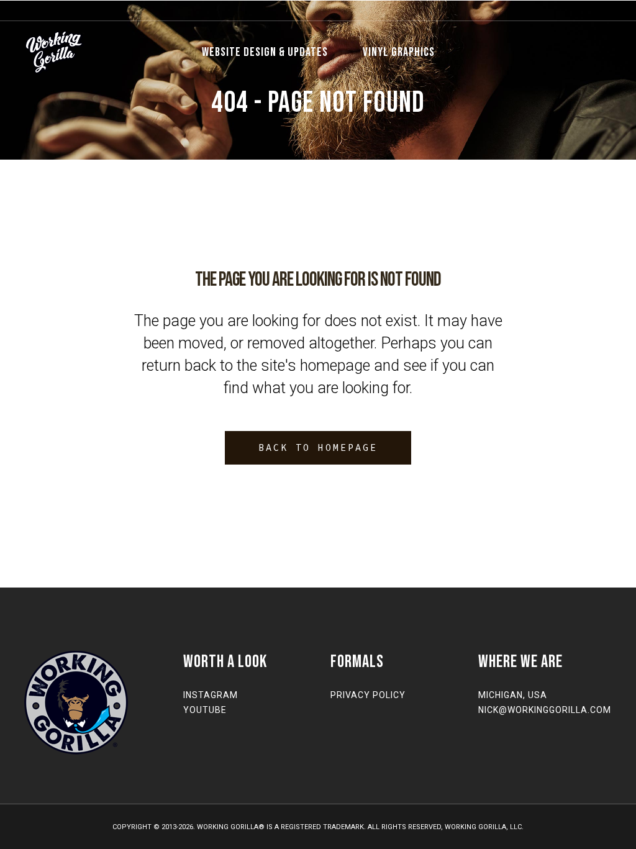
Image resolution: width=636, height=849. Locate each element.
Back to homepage (318, 447)
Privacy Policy (368, 695)
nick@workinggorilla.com (544, 710)
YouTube (205, 710)
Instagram (210, 695)
